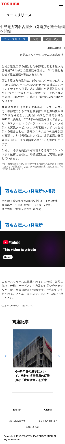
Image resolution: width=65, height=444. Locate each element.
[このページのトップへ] (58, 439)
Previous (6, 360)
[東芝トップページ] (12, 4)
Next (59, 360)
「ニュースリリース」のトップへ (16, 305)
